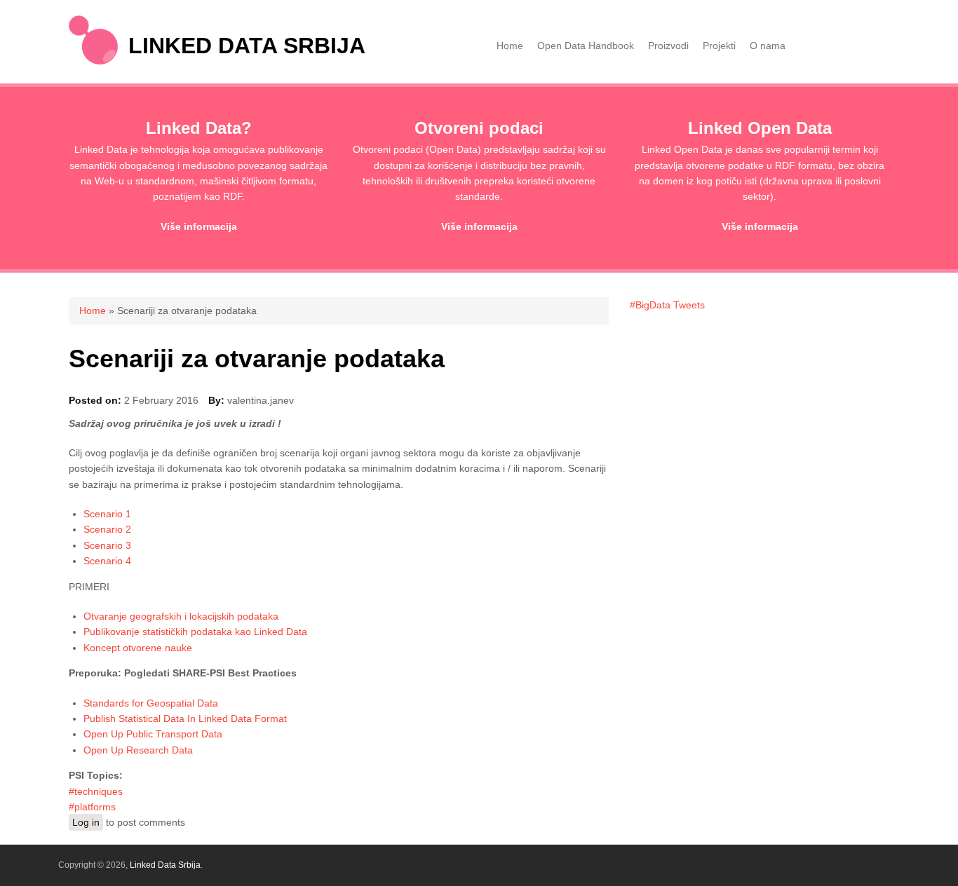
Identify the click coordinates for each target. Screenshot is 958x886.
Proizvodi (668, 45)
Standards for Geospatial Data (150, 703)
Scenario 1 (107, 513)
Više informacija (199, 226)
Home (510, 45)
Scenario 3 (107, 545)
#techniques (96, 791)
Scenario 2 (107, 529)
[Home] (93, 61)
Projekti (719, 45)
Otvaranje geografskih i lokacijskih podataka (180, 616)
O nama (767, 45)
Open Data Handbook (585, 45)
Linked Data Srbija (246, 45)
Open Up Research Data (138, 750)
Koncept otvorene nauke (137, 647)
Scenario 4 (107, 560)
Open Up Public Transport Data (152, 734)
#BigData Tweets (667, 305)
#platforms (92, 806)
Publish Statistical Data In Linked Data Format (185, 718)
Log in (86, 822)
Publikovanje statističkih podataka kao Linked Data (195, 631)
